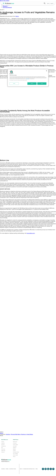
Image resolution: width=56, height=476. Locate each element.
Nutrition (8, 434)
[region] (28, 78)
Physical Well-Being (16, 434)
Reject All (32, 83)
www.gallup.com (31, 233)
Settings (14, 83)
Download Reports (7, 7)
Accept (42, 83)
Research (5, 6)
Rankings (23, 434)
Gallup (17, 16)
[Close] (46, 70)
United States (29, 434)
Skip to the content (4, 0)
